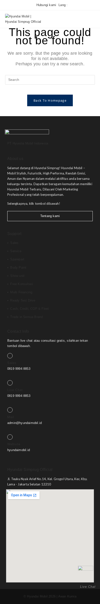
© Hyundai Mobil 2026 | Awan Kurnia (50, 596)
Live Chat (15, 390)
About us (15, 159)
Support (14, 234)
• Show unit (16, 276)
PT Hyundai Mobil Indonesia (27, 143)
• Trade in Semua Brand (25, 317)
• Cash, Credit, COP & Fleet (28, 308)
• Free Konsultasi (20, 284)
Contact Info (18, 331)
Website (13, 444)
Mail (10, 417)
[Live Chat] (10, 382)
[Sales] (10, 355)
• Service (14, 251)
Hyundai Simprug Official (30, 470)
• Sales (12, 243)
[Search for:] (92, 19)
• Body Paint (16, 267)
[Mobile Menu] (87, 19)
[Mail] (10, 410)
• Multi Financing (19, 292)
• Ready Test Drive (21, 300)
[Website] (10, 437)
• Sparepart (15, 259)
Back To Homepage (50, 100)
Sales (12, 363)
